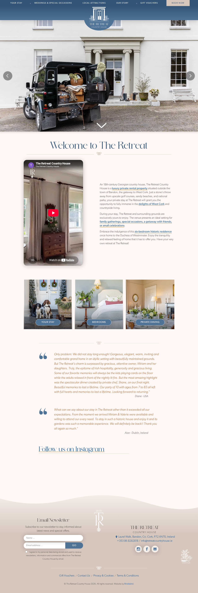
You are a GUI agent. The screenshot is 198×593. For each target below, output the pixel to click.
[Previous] (7, 76)
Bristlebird (128, 584)
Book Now (178, 3)
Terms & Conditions (128, 575)
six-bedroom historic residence (153, 231)
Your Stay (16, 3)
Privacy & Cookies (103, 575)
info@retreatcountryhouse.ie (156, 541)
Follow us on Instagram (72, 449)
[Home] (99, 17)
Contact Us (84, 575)
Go (74, 545)
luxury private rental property (129, 188)
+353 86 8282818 (127, 541)
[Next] (190, 76)
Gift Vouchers (149, 3)
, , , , (146, 537)
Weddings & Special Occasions (53, 3)
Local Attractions (94, 3)
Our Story (122, 3)
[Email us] (155, 549)
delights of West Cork (151, 204)
